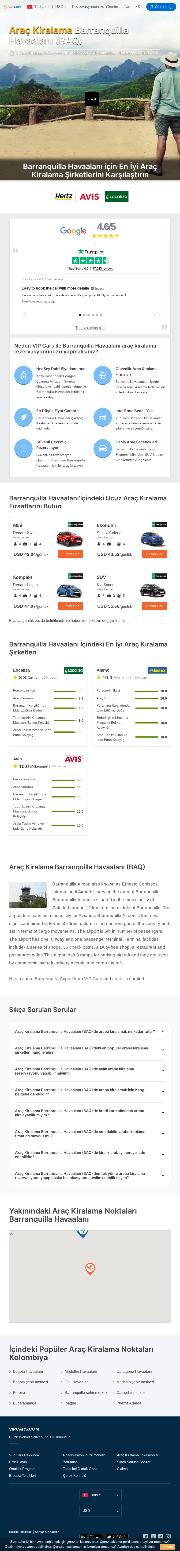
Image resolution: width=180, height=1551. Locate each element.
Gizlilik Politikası (20, 1532)
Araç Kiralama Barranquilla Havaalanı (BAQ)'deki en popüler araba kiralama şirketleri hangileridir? (81, 1050)
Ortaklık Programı (23, 1469)
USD (59, 7)
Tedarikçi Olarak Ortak (80, 1469)
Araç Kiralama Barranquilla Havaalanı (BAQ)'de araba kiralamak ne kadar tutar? (85, 1031)
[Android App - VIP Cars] (91, 1537)
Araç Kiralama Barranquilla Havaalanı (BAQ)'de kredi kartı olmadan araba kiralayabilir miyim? (79, 1112)
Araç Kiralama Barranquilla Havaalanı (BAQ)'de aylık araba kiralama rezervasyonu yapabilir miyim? (74, 1071)
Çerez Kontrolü (74, 1476)
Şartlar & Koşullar (47, 1532)
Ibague (70, 1403)
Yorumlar (70, 1462)
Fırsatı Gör (71, 554)
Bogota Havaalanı (28, 1371)
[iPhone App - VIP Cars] (117, 1537)
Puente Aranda (128, 1403)
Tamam (167, 1547)
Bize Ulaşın (18, 1462)
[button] (90, 1269)
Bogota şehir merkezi (30, 1382)
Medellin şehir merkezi (135, 1382)
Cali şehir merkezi (131, 1393)
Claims (122, 1469)
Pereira (19, 1393)
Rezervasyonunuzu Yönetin (95, 7)
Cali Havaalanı (77, 1382)
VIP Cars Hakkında (24, 1455)
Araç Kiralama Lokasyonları (138, 1455)
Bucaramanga (24, 1403)
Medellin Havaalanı (81, 1371)
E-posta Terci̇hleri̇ (22, 1476)
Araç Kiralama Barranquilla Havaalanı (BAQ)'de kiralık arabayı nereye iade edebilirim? (80, 1154)
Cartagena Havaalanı (134, 1371)
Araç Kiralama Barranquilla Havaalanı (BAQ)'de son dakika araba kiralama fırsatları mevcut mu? (80, 1133)
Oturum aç (163, 7)
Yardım (130, 7)
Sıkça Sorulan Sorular (133, 1462)
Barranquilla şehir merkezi (86, 1393)
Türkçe (40, 7)
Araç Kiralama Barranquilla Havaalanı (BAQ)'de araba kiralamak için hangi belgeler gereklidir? (80, 1091)
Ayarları (123, 1546)
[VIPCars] (12, 53)
